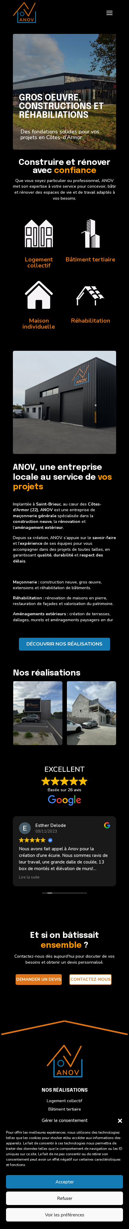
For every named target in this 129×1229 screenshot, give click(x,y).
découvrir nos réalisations (64, 644)
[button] (120, 1121)
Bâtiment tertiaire (64, 1109)
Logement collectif (64, 1101)
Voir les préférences (64, 1215)
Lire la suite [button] (29, 877)
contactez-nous (90, 979)
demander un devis (38, 979)
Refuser (64, 1198)
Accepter (65, 1182)
